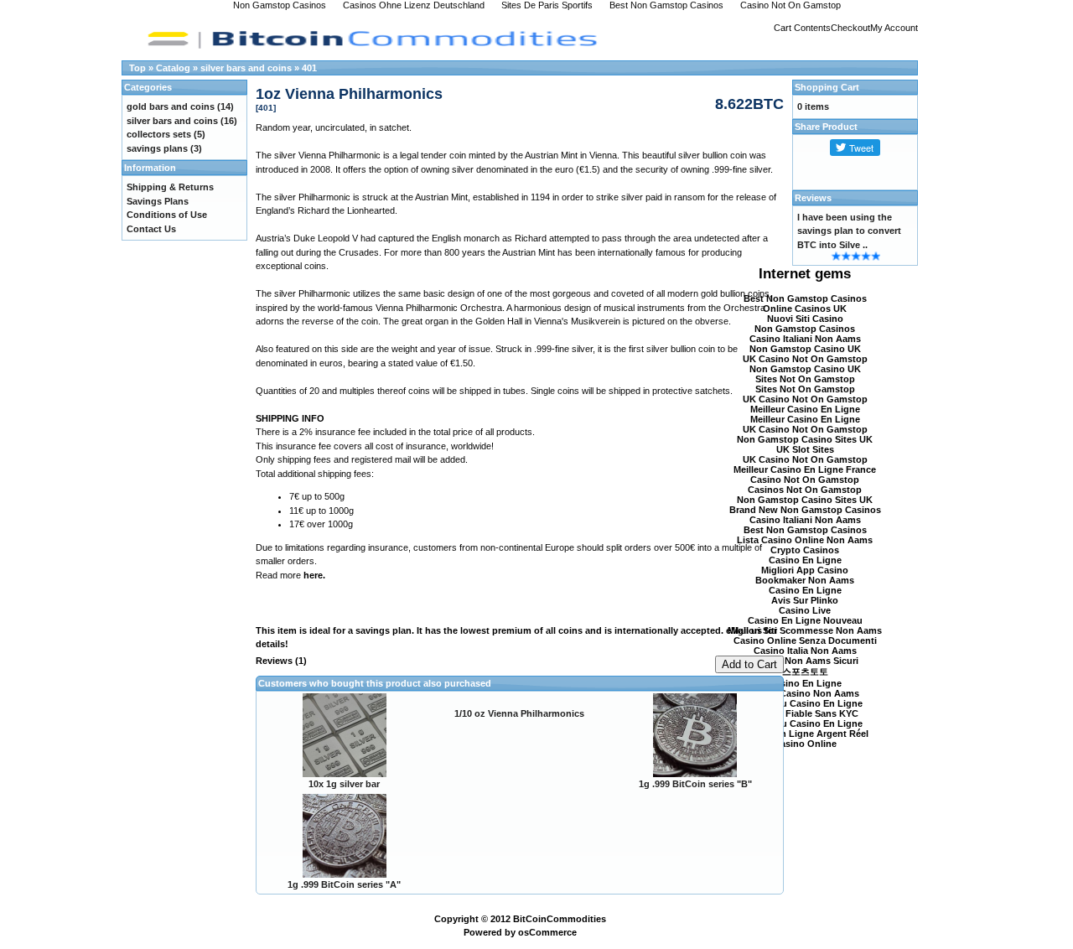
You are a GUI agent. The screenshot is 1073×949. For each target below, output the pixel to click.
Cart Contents (802, 28)
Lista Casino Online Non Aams (805, 540)
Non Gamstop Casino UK (805, 349)
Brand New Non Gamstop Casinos (805, 510)
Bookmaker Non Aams (804, 580)
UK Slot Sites (805, 449)
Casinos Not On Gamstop (805, 490)
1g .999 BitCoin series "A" (344, 884)
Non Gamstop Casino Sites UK (805, 439)
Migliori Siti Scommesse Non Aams (805, 630)
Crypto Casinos (804, 550)
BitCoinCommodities (559, 919)
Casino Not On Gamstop (804, 479)
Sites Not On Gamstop (805, 379)
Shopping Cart (827, 87)
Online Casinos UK (805, 308)
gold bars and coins (171, 106)
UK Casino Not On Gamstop (805, 359)
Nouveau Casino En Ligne (805, 703)
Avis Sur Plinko (804, 600)
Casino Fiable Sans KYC (805, 713)
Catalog (173, 68)
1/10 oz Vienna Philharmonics (519, 713)
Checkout (850, 28)
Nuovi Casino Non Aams (805, 693)
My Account (894, 28)
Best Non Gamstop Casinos (805, 298)
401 (309, 68)
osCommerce (547, 932)
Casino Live (805, 610)
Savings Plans (158, 201)
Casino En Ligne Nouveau (805, 620)
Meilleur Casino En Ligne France (804, 469)
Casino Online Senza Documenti (805, 640)
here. (314, 575)
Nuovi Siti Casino (805, 319)
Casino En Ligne (805, 560)
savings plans (157, 148)
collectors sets (159, 134)
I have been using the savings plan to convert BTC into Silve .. (849, 231)
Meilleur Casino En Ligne (805, 409)
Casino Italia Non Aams (805, 651)
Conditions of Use (167, 215)
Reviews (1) (281, 661)
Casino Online (805, 744)
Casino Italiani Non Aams (805, 339)
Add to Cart (749, 664)
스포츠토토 (805, 671)
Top (137, 68)
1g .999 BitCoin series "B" (695, 784)
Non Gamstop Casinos (804, 329)
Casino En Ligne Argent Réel (804, 734)
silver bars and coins (246, 68)
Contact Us (151, 229)
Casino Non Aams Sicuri (804, 661)
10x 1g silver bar (344, 784)
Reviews (813, 198)
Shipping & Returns (170, 187)
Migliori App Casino (804, 570)
